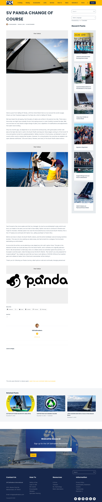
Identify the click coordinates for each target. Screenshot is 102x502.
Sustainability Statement (83, 484)
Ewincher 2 (75, 3)
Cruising (20, 3)
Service (52, 3)
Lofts (45, 3)
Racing (28, 3)
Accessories (36, 3)
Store (82, 3)
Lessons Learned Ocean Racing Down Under (83, 57)
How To (60, 3)
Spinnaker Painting (35, 493)
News (66, 3)
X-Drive (55, 482)
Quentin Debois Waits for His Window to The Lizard (83, 87)
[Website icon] (37, 334)
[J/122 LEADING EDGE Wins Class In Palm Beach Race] (81, 403)
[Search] (87, 2)
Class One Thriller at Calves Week (82, 118)
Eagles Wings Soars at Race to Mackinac (82, 176)
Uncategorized (30, 24)
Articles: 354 (37, 337)
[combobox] (82, 11)
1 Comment (49, 415)
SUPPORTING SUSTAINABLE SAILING (47, 413)
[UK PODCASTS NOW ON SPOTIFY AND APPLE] (20, 403)
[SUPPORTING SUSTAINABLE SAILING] (51, 403)
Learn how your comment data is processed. (42, 381)
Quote (92, 2)
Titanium (55, 484)
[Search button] (94, 11)
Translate (84, 20)
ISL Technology (57, 487)
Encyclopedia (33, 489)
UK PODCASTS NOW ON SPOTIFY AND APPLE (18, 413)
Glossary (32, 491)
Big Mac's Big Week (82, 147)
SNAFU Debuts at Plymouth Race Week (82, 207)
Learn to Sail (33, 484)
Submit (33, 455)
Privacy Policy (80, 482)
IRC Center (32, 487)
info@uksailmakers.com (17, 494)
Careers (78, 487)
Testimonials (79, 489)
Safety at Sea (33, 482)
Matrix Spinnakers (58, 489)
